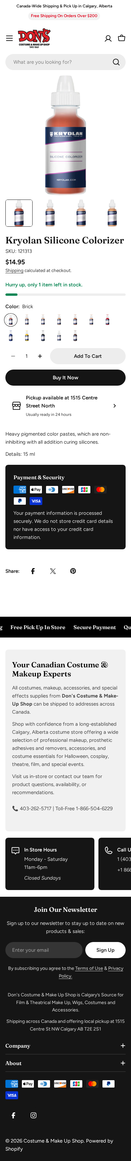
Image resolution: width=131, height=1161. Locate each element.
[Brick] (10, 320)
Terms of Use (89, 968)
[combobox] (65, 62)
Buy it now (65, 378)
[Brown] (75, 336)
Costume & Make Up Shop (54, 1141)
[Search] (116, 62)
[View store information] (114, 405)
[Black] (43, 336)
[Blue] (10, 336)
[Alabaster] (43, 320)
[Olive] (26, 320)
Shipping (14, 270)
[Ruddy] (75, 320)
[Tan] (59, 320)
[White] (59, 336)
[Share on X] (53, 571)
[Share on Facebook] (33, 571)
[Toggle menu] (9, 38)
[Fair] (91, 320)
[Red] (107, 320)
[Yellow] (26, 336)
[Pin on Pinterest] (73, 571)
